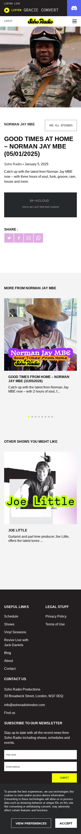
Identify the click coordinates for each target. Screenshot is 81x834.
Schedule (11, 616)
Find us (9, 713)
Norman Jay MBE (19, 124)
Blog (7, 653)
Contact (10, 668)
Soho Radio (13, 164)
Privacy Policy (55, 616)
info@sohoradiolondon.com (24, 705)
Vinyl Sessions (15, 632)
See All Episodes (60, 125)
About (8, 661)
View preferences (31, 823)
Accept (66, 823)
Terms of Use (55, 624)
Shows (9, 624)
